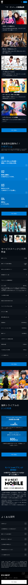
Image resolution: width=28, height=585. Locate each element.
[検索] (22, 2)
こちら (20, 290)
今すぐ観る (14, 130)
